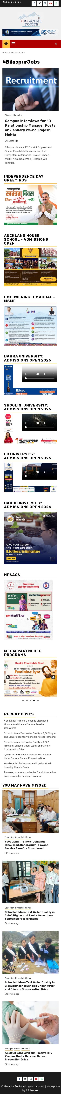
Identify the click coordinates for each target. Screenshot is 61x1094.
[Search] (56, 44)
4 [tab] (34, 700)
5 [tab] (38, 700)
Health (17, 1049)
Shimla (28, 837)
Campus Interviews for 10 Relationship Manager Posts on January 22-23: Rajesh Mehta (30, 128)
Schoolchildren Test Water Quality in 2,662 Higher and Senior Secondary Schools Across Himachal (30, 915)
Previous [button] (8, 677)
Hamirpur (9, 1049)
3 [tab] (30, 700)
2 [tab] (27, 700)
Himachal (18, 115)
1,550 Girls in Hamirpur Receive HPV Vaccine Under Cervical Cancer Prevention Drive (28, 1056)
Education (9, 837)
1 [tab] (23, 700)
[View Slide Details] (30, 678)
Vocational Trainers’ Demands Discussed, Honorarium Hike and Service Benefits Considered (26, 724)
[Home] (6, 44)
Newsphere (53, 1086)
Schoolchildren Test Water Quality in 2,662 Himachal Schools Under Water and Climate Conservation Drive (27, 746)
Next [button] (52, 677)
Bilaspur (8, 115)
